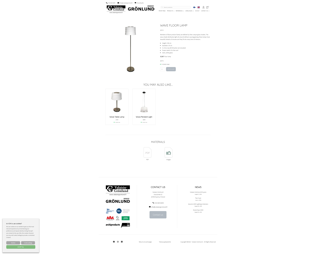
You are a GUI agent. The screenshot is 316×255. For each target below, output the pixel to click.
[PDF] (147, 157)
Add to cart (171, 69)
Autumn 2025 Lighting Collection (198, 204)
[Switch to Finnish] (194, 7)
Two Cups (198, 198)
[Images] (168, 157)
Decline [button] (13, 243)
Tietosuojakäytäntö (165, 242)
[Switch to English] (199, 7)
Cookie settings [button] (28, 243)
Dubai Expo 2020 (198, 210)
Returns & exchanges (145, 242)
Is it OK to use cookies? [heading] (14, 224)
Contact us (158, 214)
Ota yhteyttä (140, 3)
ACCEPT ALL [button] (21, 247)
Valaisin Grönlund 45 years (198, 192)
